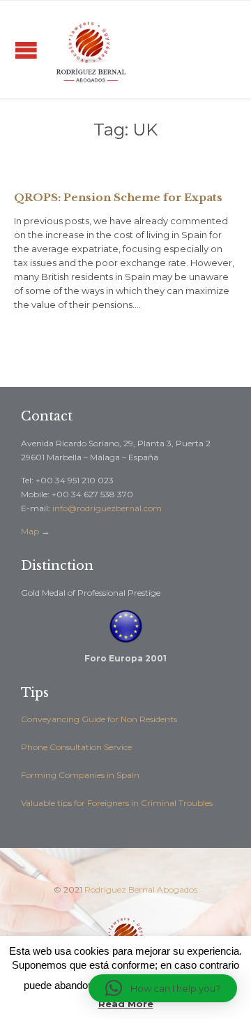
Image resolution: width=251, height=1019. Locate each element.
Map (30, 531)
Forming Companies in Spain (80, 775)
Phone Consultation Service (76, 747)
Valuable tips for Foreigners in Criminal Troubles (117, 803)
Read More (125, 1003)
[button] (163, 988)
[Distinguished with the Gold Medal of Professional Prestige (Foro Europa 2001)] (125, 626)
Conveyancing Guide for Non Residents (99, 719)
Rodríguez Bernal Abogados (140, 889)
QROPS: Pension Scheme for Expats (118, 197)
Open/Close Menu (26, 50)
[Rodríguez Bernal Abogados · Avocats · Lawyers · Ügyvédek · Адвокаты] (90, 49)
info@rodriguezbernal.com (107, 508)
